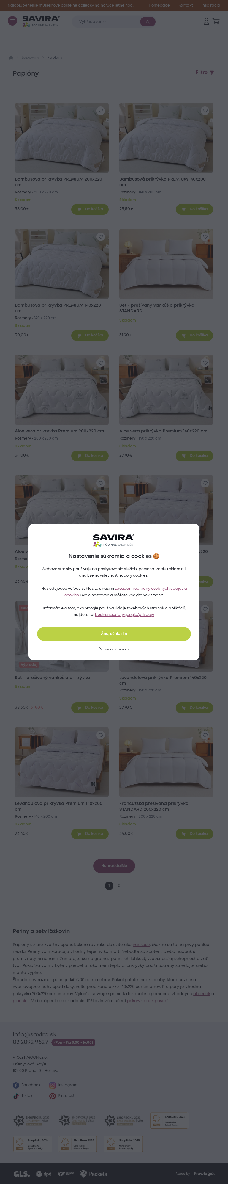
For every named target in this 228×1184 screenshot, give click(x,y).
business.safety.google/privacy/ (124, 615)
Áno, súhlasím (114, 634)
